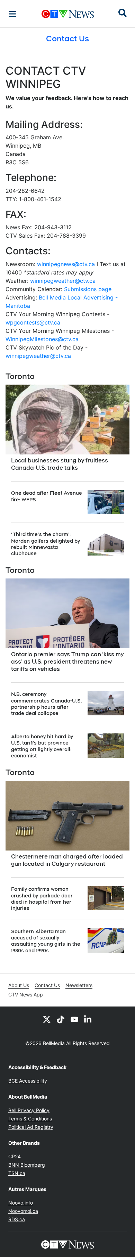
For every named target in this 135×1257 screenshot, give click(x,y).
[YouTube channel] (74, 1019)
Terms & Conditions (30, 1119)
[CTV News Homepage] (68, 14)
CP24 (14, 1156)
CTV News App (25, 994)
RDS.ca (16, 1219)
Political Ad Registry (30, 1127)
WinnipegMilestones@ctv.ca (42, 339)
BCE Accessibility (27, 1081)
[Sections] (12, 14)
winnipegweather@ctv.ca (63, 280)
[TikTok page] (60, 1019)
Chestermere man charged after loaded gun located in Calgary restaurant (67, 860)
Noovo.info (20, 1203)
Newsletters (78, 985)
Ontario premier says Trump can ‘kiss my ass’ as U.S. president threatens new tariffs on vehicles (67, 661)
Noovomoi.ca (23, 1211)
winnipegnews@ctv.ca (66, 264)
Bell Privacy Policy (29, 1110)
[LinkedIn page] (88, 1019)
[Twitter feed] (47, 1019)
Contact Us (47, 985)
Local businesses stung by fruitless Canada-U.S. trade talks (59, 464)
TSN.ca (16, 1173)
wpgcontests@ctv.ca (33, 322)
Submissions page (87, 289)
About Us (18, 985)
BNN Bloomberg (26, 1165)
